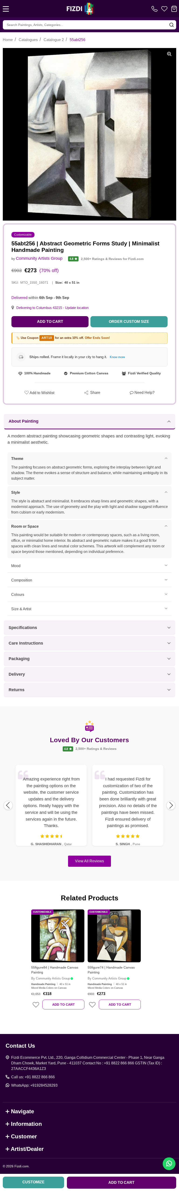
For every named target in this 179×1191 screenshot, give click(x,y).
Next (171, 805)
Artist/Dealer (27, 1149)
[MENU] (6, 9)
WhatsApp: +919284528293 (34, 1085)
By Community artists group (50, 978)
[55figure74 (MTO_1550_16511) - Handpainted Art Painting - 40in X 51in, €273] (114, 935)
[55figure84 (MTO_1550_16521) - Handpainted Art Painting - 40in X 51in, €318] (57, 935)
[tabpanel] (58, 962)
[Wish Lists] (164, 9)
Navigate (22, 1111)
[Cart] (174, 9)
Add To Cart (63, 1004)
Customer (24, 1136)
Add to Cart (50, 322)
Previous (8, 805)
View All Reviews (89, 861)
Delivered (19, 298)
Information (26, 1124)
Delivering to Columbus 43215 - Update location (52, 308)
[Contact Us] (155, 9)
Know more (117, 357)
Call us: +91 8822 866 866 (33, 1077)
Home (8, 40)
